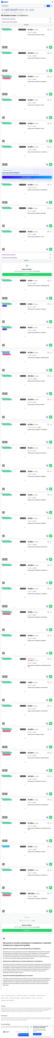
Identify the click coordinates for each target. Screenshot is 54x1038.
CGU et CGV (39, 998)
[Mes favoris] (2, 10)
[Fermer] (51, 1026)
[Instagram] (25, 1032)
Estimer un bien (4, 998)
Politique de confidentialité (7, 1000)
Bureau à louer (36, 34)
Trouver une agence (25, 998)
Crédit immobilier (41, 995)
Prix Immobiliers (32, 995)
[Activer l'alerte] (51, 6)
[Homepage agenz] (4, 2)
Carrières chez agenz (14, 998)
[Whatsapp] (50, 47)
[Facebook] (23, 1032)
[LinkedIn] (27, 1032)
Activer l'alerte (37, 1034)
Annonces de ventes (10, 995)
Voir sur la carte (24, 1034)
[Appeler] (47, 47)
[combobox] (23, 6)
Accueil (3, 995)
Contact (33, 998)
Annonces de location (21, 995)
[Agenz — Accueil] (6, 1032)
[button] (48, 30)
